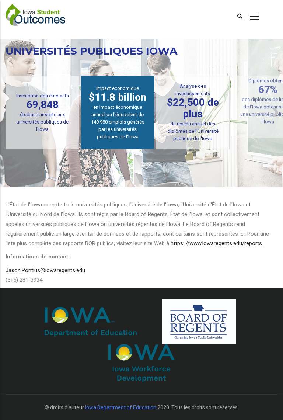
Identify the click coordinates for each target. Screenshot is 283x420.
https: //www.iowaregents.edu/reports (217, 243)
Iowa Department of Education (120, 407)
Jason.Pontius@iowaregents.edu (45, 270)
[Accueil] (35, 14)
